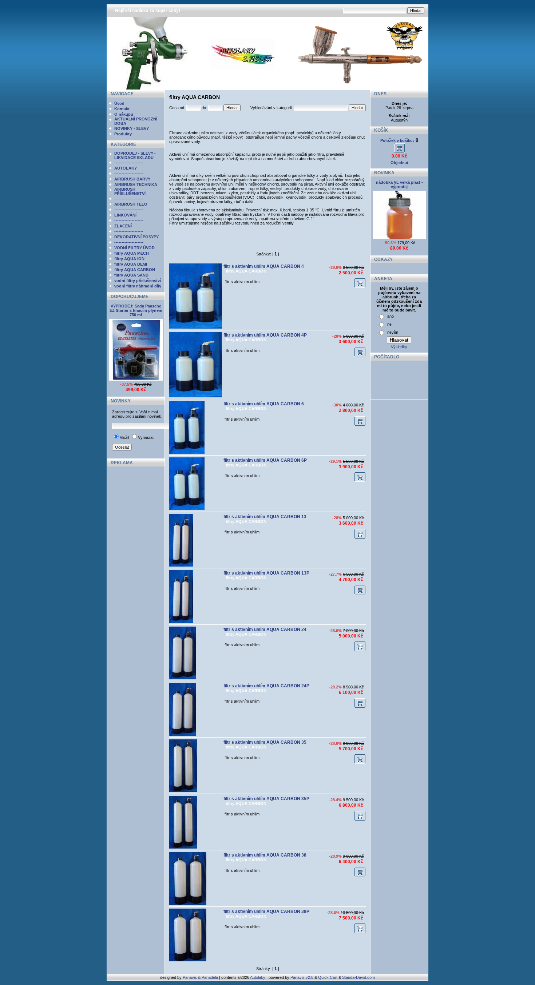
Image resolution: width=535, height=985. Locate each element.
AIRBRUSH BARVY (132, 179)
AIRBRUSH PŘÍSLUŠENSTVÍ (130, 191)
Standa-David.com (358, 977)
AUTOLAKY (125, 168)
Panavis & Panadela (201, 977)
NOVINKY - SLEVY (131, 128)
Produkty (123, 134)
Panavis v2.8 (301, 977)
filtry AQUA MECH (131, 253)
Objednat (399, 162)
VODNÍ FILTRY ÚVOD (134, 248)
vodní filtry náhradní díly (137, 286)
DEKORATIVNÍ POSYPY (136, 237)
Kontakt (122, 109)
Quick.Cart (327, 977)
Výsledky (399, 347)
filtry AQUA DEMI (130, 264)
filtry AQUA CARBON (134, 269)
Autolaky (257, 977)
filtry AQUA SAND (131, 275)
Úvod (119, 103)
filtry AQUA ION (129, 259)
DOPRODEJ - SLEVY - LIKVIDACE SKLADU (135, 155)
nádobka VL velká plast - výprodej (399, 184)
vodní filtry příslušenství (137, 280)
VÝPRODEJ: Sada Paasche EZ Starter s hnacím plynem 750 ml (136, 310)
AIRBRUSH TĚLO (130, 204)
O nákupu (123, 114)
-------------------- (128, 162)
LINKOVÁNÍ (125, 215)
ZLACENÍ (123, 226)
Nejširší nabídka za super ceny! (147, 10)
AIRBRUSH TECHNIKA (135, 184)
